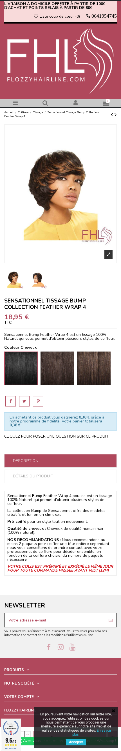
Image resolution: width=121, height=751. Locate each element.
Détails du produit (33, 476)
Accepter (76, 742)
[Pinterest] (38, 401)
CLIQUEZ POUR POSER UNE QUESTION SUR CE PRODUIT (56, 436)
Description (25, 460)
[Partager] (10, 401)
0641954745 (104, 16)
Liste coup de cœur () (60, 16)
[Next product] (116, 115)
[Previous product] (113, 115)
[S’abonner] (110, 620)
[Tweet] (24, 401)
